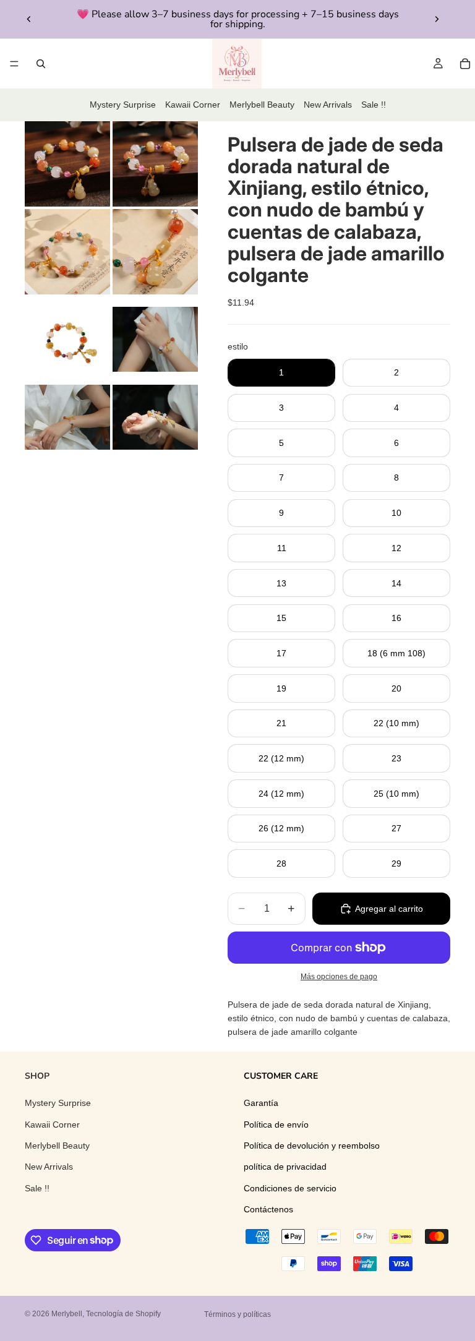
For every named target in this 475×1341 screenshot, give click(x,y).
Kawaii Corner (192, 104)
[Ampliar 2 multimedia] (155, 164)
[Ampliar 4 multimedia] (155, 251)
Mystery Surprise (123, 104)
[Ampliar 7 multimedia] (67, 417)
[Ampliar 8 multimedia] (155, 417)
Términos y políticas (237, 1314)
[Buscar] (40, 63)
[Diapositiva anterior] (29, 19)
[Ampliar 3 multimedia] (67, 251)
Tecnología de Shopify (123, 1313)
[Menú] (14, 63)
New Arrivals (328, 104)
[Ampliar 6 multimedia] (155, 339)
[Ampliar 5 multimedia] (67, 339)
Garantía (261, 1103)
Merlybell (66, 1313)
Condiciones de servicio (290, 1188)
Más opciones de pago (339, 976)
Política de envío (276, 1124)
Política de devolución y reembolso (312, 1145)
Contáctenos (268, 1209)
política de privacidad (285, 1167)
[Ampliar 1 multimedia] (67, 164)
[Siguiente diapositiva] (436, 19)
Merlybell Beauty (261, 104)
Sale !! (373, 104)
